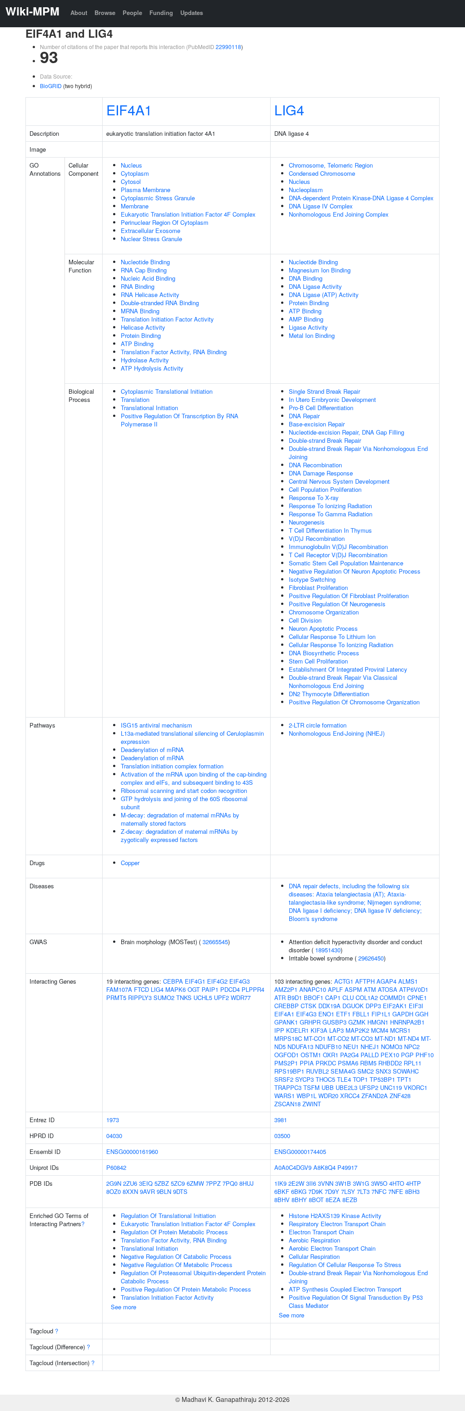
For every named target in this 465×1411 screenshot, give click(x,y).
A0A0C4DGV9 (293, 1167)
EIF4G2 (217, 981)
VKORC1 (415, 1087)
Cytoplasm (135, 173)
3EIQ (146, 1183)
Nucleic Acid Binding (148, 278)
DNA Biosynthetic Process (324, 653)
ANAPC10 (312, 989)
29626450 (371, 958)
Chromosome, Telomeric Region (331, 165)
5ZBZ (161, 1183)
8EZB (349, 1199)
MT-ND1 (385, 1038)
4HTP (413, 1183)
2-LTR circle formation (317, 725)
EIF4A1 (129, 109)
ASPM (353, 989)
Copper (130, 862)
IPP (279, 1030)
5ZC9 (178, 1183)
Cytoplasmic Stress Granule (158, 197)
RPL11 (412, 1063)
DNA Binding (305, 278)
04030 (114, 1135)
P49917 (347, 1167)
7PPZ (213, 1183)
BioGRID (51, 85)
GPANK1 (286, 1022)
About (78, 12)
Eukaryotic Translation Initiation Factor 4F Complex (188, 214)
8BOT (316, 1199)
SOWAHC (406, 1071)
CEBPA (173, 981)
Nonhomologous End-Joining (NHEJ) (337, 733)
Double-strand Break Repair (325, 440)
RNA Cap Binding (144, 270)
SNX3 (383, 1071)
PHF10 (425, 1054)
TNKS (184, 997)
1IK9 (280, 1183)
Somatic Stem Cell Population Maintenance (346, 563)
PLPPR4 (253, 989)
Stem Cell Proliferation (318, 661)
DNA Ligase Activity (315, 286)
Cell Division (305, 620)
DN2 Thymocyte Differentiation (329, 693)
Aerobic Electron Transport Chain (332, 1248)
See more (123, 1306)
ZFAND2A (374, 1095)
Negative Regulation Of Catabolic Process (176, 1256)
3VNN (325, 1183)
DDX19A (329, 1005)
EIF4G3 (239, 981)
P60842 (116, 1167)
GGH (421, 1014)
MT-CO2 (338, 1038)
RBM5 (368, 1063)
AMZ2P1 (285, 989)
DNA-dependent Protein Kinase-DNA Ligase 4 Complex (361, 197)
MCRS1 (400, 1030)
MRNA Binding (140, 311)
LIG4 (289, 109)
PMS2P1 (286, 1063)
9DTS (180, 1191)
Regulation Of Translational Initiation (168, 1215)
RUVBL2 (317, 1071)
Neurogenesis (307, 522)
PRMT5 (116, 997)
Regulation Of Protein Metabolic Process (174, 1232)
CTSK (309, 1005)
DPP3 (373, 1005)
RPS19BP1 (289, 1071)
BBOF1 (313, 997)
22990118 (228, 46)
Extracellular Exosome (150, 230)
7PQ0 (230, 1183)
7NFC (378, 1191)
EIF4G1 (195, 981)
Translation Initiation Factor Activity (167, 319)
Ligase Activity (308, 327)
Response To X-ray (314, 497)
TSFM (311, 1087)
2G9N (113, 1183)
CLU (348, 997)
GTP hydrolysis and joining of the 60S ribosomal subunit (184, 802)
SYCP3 (304, 1079)
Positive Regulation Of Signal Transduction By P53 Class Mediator (356, 1301)
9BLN (164, 1191)
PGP (407, 1054)
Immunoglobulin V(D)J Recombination (338, 546)
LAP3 (336, 1030)
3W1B (343, 1183)
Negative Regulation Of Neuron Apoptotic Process (354, 571)
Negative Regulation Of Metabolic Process (176, 1264)
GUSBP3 (334, 1022)
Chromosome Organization (324, 612)
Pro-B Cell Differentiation (321, 407)
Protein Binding (141, 335)
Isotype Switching (312, 579)
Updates (191, 12)
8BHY (299, 1199)
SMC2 (365, 1071)
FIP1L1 (381, 1014)
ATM (370, 989)
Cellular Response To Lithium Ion (332, 636)
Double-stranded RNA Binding (160, 302)
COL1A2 (367, 997)
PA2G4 (349, 1054)
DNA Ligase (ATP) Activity (324, 294)
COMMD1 (393, 997)
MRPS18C (288, 1038)
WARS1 (284, 1095)
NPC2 (412, 1046)
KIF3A (319, 1030)
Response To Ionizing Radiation (330, 505)
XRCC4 (350, 1095)
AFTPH (365, 981)
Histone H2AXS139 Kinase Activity (335, 1215)
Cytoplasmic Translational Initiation (167, 391)
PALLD (370, 1054)
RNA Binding (137, 286)
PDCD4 (230, 989)
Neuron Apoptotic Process (323, 628)
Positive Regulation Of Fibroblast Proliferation (349, 595)
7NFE (395, 1191)
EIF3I (416, 1005)
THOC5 (325, 1079)
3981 (280, 1119)
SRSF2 (283, 1079)
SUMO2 (163, 997)
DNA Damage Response (321, 473)
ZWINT (311, 1103)
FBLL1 (361, 1014)
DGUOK (353, 1005)
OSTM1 (311, 1054)
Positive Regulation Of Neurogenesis (337, 603)
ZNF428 (400, 1095)
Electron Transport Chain (321, 1232)
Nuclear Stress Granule (151, 238)
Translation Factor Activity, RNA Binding (174, 351)
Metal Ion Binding (312, 335)
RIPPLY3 (140, 997)
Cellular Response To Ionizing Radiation (341, 644)
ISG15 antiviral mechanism (156, 725)
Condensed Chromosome (322, 173)
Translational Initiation (149, 407)
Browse (104, 12)
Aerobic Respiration (314, 1240)
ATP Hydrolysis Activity (152, 368)
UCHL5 (202, 997)
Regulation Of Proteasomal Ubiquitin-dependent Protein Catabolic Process (193, 1276)
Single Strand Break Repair (324, 391)
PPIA (307, 1063)
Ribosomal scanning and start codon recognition (184, 790)
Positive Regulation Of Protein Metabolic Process (186, 1289)
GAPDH (402, 1014)
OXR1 (330, 1054)
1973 (112, 1119)
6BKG (299, 1191)
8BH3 (412, 1191)
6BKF (281, 1191)
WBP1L (307, 1095)
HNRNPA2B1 (407, 1022)
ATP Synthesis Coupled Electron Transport (345, 1289)
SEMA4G (343, 1071)
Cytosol (131, 181)
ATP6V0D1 (413, 989)
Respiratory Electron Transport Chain (337, 1223)
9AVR (147, 1191)
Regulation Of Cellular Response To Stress (345, 1264)
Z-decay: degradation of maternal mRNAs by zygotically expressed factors (179, 835)
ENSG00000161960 (132, 1151)
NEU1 (351, 1046)
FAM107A (119, 989)
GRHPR (310, 1022)
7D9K (315, 1191)
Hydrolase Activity (145, 360)
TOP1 (360, 1079)
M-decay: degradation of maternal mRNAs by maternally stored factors (180, 819)
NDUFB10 (328, 1046)
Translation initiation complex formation (172, 766)
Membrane (134, 206)
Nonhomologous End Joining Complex (339, 214)
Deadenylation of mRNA (152, 749)
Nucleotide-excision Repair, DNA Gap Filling (346, 432)
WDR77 (241, 997)
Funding (161, 12)
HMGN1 (377, 1022)
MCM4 (379, 1030)
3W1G (361, 1183)
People (132, 12)
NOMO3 (391, 1046)
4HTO (396, 1183)
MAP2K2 (357, 1030)
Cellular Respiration (314, 1256)
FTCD (141, 989)
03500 (282, 1135)
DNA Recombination (315, 464)
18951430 (328, 950)
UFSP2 (368, 1087)
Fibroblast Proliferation (318, 587)
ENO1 (326, 1014)
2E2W (296, 1183)
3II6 (311, 1183)
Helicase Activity (143, 327)
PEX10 (390, 1054)
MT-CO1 (315, 1038)
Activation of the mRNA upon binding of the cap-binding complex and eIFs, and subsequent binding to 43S (194, 778)
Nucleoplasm (306, 189)
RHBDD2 (390, 1063)
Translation (135, 399)
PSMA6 (348, 1063)
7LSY (348, 1191)
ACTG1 (343, 981)
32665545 (215, 941)
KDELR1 (297, 1030)
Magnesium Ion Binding (320, 270)
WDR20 (328, 1095)
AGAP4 (386, 981)
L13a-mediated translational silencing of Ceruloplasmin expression (192, 737)
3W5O (379, 1183)
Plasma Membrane (145, 189)
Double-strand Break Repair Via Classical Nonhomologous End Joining (343, 681)
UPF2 (221, 997)
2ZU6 (130, 1183)
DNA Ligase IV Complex (321, 206)
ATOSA (387, 989)
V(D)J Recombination (317, 538)
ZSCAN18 (287, 1103)
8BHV (282, 1199)
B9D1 (294, 997)
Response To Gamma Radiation (330, 514)
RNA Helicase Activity (150, 294)
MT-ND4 (408, 1038)
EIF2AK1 (395, 1005)
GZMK (357, 1022)
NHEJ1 (370, 1046)
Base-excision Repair (317, 424)
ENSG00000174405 (300, 1151)
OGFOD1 (286, 1054)
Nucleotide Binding (145, 261)
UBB (328, 1087)
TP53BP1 (382, 1079)
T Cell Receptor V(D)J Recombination (338, 554)
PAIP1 (210, 989)
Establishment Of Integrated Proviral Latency (348, 669)
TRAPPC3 (288, 1087)
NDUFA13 (300, 1046)
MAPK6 (175, 989)
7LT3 (363, 1191)
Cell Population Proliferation (325, 489)
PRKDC (326, 1063)
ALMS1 (408, 981)
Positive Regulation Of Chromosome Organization (354, 702)
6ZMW (195, 1183)
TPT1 (404, 1079)
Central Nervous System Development (339, 481)
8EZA (333, 1199)
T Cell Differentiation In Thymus (330, 530)
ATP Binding (137, 343)
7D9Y (332, 1191)
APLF (335, 989)
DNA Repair (304, 415)
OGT (194, 989)
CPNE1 (417, 997)
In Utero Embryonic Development (332, 399)
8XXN (130, 1191)
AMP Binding (306, 319)
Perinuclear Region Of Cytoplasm (164, 222)
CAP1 (333, 997)
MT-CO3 (362, 1038)
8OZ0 (113, 1191)
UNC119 (391, 1087)
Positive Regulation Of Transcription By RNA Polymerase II (179, 419)
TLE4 (344, 1079)
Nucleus (131, 165)
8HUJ (246, 1183)
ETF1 (343, 1014)
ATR (280, 997)
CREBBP (286, 1005)
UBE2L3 (346, 1087)
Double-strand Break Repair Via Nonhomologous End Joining (358, 452)
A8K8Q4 (324, 1167)
